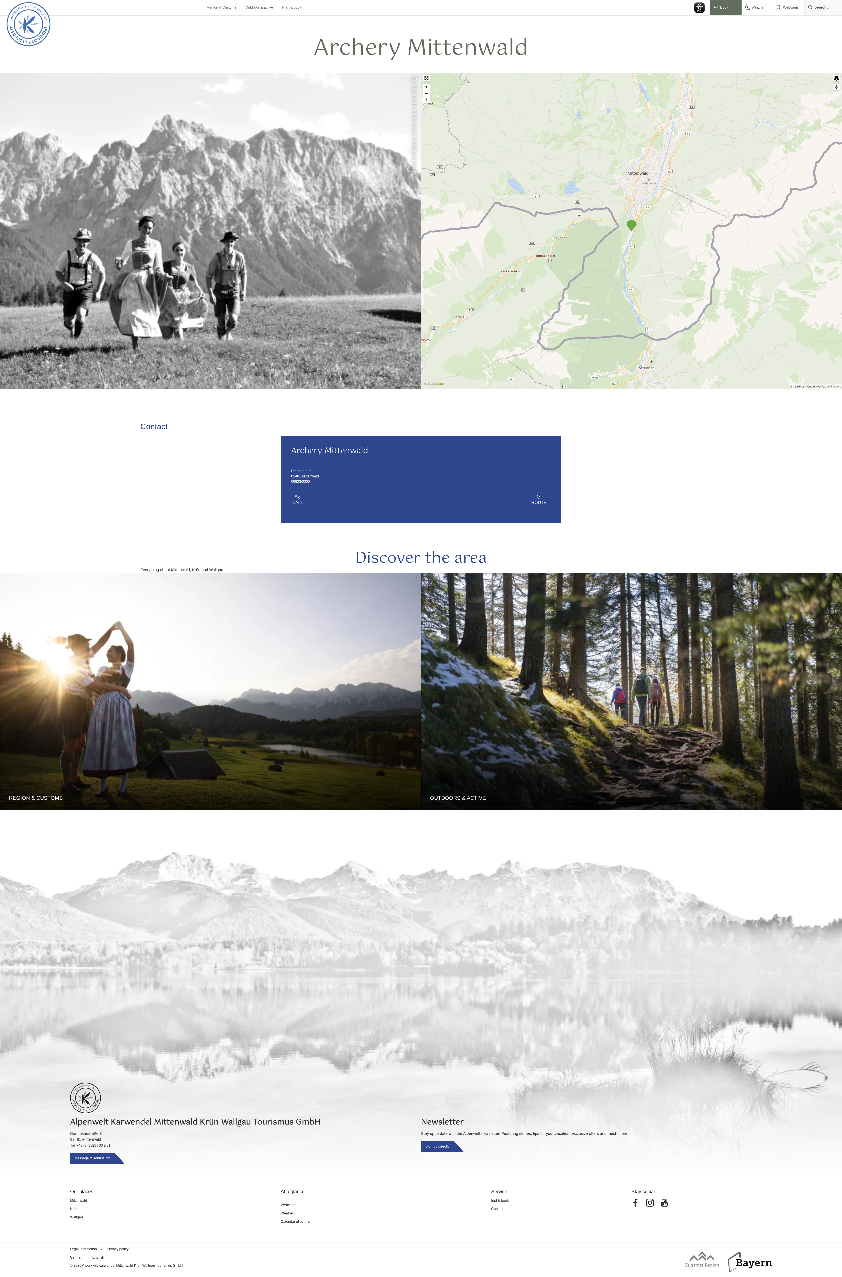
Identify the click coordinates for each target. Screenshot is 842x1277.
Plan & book (291, 7)
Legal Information (83, 1249)
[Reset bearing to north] (426, 100)
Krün (74, 1209)
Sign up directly (437, 1146)
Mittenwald (78, 1200)
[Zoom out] (426, 93)
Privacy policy (117, 1249)
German (76, 1257)
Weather (758, 7)
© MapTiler (797, 386)
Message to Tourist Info (92, 1158)
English (98, 1257)
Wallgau (76, 1217)
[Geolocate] (836, 87)
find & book (500, 1200)
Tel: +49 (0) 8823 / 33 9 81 (90, 1145)
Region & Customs (221, 7)
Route (538, 502)
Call (297, 502)
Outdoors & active (259, 7)
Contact (497, 1209)
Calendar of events (295, 1221)
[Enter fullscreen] (426, 78)
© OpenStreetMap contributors (823, 386)
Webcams (791, 7)
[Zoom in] (426, 87)
